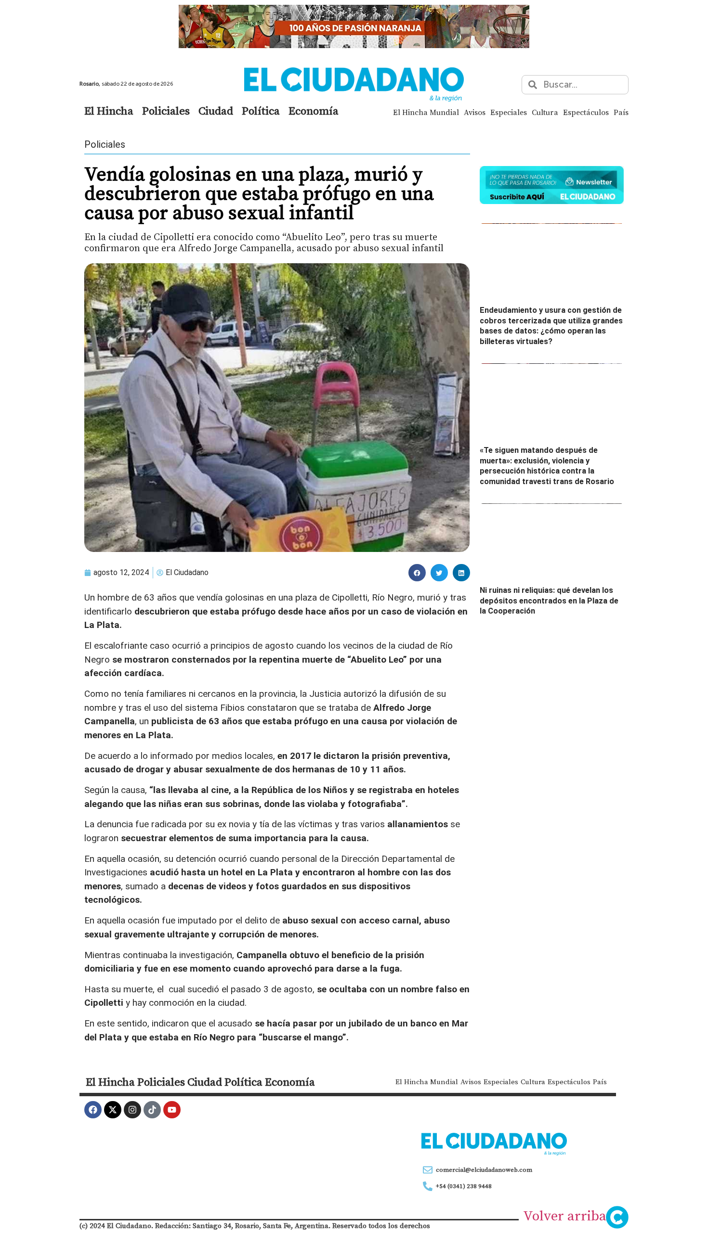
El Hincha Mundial (426, 112)
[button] (417, 572)
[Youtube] (172, 1109)
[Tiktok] (152, 1109)
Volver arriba (564, 1215)
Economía (313, 110)
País (621, 112)
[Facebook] (93, 1109)
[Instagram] (132, 1109)
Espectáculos (586, 112)
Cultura (545, 112)
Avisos (474, 112)
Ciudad (215, 110)
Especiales (508, 112)
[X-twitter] (112, 1109)
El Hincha (108, 110)
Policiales (166, 110)
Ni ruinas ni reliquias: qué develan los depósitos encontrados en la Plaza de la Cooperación (549, 600)
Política (261, 110)
